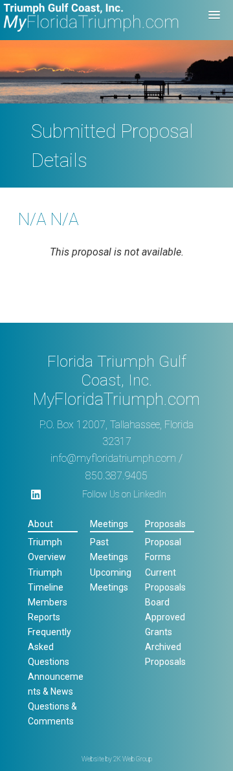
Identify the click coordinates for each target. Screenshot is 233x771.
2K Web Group (132, 759)
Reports (44, 617)
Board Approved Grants (165, 617)
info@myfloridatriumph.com (113, 458)
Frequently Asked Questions (49, 647)
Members (47, 602)
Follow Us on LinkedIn (124, 494)
